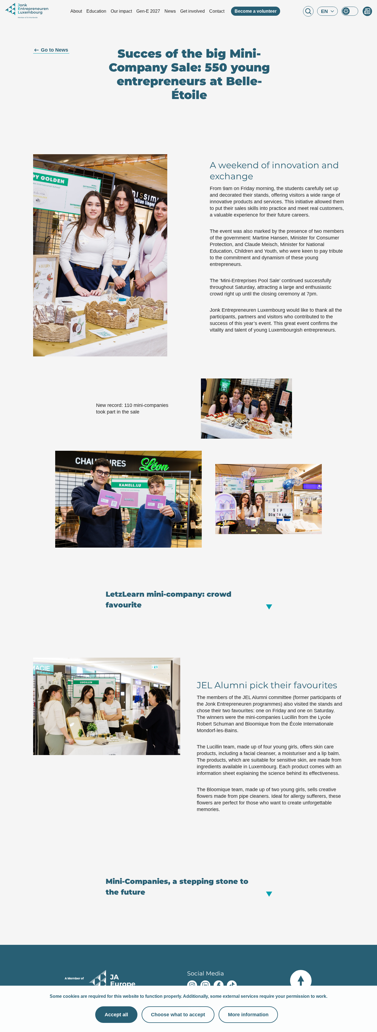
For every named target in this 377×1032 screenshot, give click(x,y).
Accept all (116, 1014)
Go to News (54, 50)
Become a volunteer (256, 11)
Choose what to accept (178, 1014)
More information (248, 1014)
